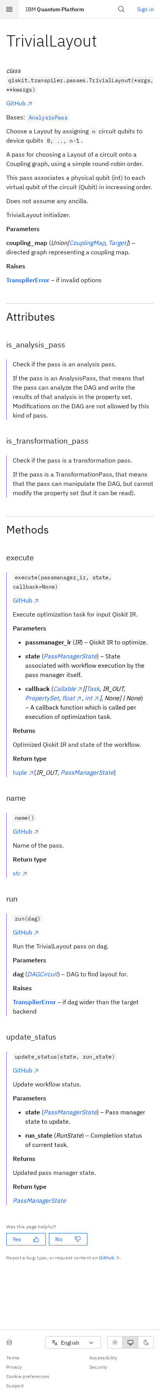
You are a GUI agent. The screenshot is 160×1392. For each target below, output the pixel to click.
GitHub (16, 103)
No (58, 1239)
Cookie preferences (28, 1376)
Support (15, 1386)
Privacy (14, 1367)
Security (98, 1367)
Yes (16, 1239)
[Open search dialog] (121, 9)
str (17, 873)
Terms (13, 1358)
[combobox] (73, 1343)
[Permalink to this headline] (103, 40)
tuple (20, 772)
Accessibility (103, 1358)
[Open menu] (9, 9)
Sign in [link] (145, 9)
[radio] (115, 1342)
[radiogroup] (130, 1342)
